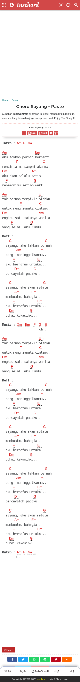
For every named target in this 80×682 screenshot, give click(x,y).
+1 (55, 671)
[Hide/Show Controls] (56, 133)
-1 (71, 671)
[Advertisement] (40, 54)
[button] (67, 659)
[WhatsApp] (34, 659)
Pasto (9, 649)
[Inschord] (36, 5)
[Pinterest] (56, 659)
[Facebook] (12, 659)
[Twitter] (23, 659)
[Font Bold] (51, 133)
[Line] (45, 659)
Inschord (41, 679)
